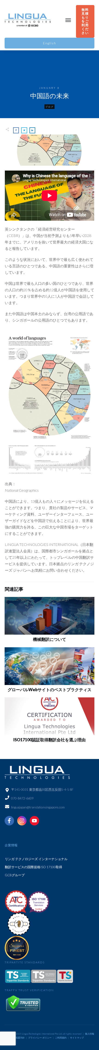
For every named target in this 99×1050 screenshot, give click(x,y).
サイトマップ (77, 1037)
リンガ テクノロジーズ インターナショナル (36, 859)
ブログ (49, 106)
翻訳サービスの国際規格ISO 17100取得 (33, 867)
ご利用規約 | (62, 1037)
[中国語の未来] (49, 150)
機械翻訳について (49, 639)
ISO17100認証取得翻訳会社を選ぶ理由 (49, 739)
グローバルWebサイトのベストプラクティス (49, 689)
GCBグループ (15, 875)
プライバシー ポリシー (40, 1037)
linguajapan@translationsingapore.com (38, 807)
